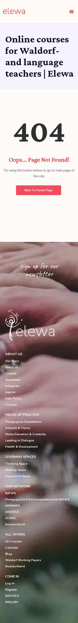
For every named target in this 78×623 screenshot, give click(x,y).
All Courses (13, 541)
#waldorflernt (15, 524)
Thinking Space (16, 464)
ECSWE (10, 518)
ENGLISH (11, 602)
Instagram (12, 386)
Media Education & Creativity (25, 434)
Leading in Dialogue (19, 440)
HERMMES (12, 506)
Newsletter (13, 380)
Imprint (10, 392)
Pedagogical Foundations (23, 422)
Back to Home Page (39, 190)
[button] (71, 11)
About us (11, 367)
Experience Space (17, 476)
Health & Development (21, 447)
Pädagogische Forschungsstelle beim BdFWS (37, 499)
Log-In (10, 583)
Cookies (11, 405)
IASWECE (12, 512)
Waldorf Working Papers (23, 560)
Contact (10, 374)
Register (11, 590)
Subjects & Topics (17, 428)
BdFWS (10, 493)
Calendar (11, 548)
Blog (8, 554)
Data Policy (13, 398)
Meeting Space (15, 470)
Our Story (12, 361)
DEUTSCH (12, 596)
